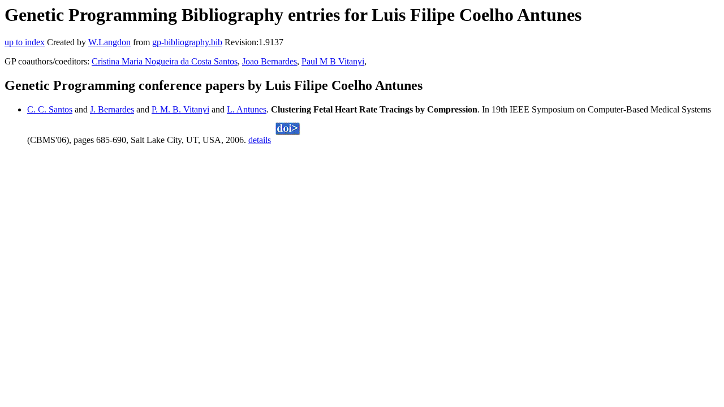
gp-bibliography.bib (187, 42)
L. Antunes (246, 109)
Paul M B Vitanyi (332, 61)
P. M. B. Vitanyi (180, 109)
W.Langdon (109, 42)
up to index (25, 42)
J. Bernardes (112, 109)
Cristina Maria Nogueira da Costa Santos (165, 61)
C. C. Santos (49, 109)
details (259, 140)
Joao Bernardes (269, 61)
